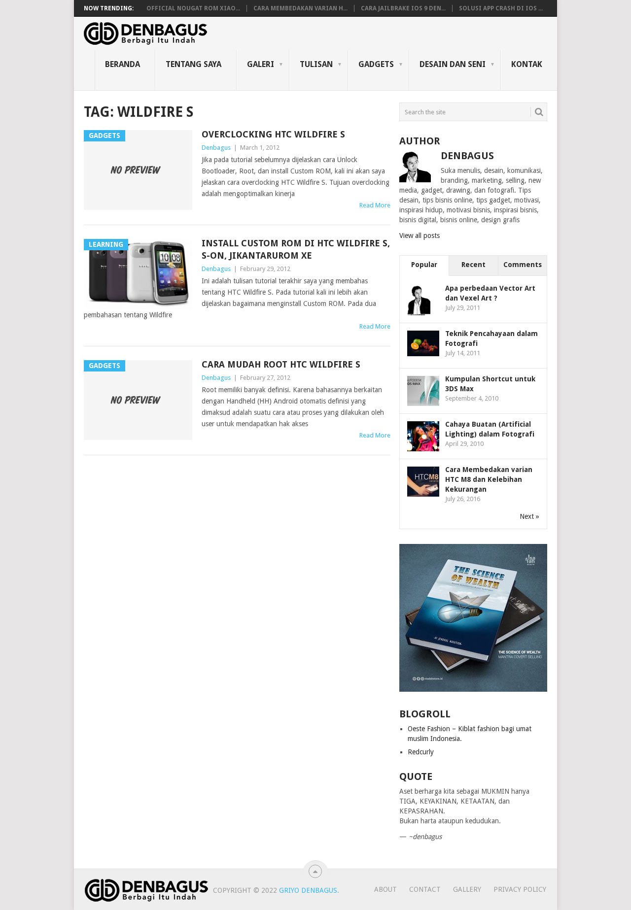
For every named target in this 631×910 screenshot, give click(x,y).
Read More (374, 205)
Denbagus (216, 147)
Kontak (526, 64)
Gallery (467, 889)
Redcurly (421, 752)
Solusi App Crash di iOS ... (501, 8)
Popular (424, 265)
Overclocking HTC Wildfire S (273, 134)
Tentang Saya (193, 64)
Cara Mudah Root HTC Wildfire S (281, 364)
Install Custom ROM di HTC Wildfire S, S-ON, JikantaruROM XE (296, 249)
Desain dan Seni (453, 64)
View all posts (419, 235)
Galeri (260, 64)
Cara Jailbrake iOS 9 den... (403, 8)
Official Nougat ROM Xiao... (193, 8)
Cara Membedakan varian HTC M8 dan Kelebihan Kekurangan (488, 479)
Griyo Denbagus (308, 890)
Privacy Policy (519, 889)
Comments (522, 265)
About (385, 889)
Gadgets (376, 64)
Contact (425, 889)
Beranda (122, 64)
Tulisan (316, 64)
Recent (473, 265)
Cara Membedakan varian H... (300, 8)
